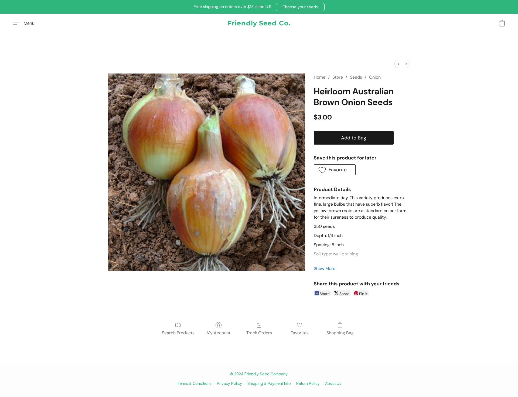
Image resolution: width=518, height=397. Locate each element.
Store (337, 77)
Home (319, 77)
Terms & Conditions (194, 383)
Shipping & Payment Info (269, 383)
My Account (218, 333)
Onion (375, 77)
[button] (300, 7)
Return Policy (308, 383)
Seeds (356, 77)
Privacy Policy (229, 383)
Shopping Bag (340, 333)
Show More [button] (324, 268)
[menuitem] (398, 64)
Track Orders (259, 333)
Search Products (178, 333)
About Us (333, 383)
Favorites (300, 333)
